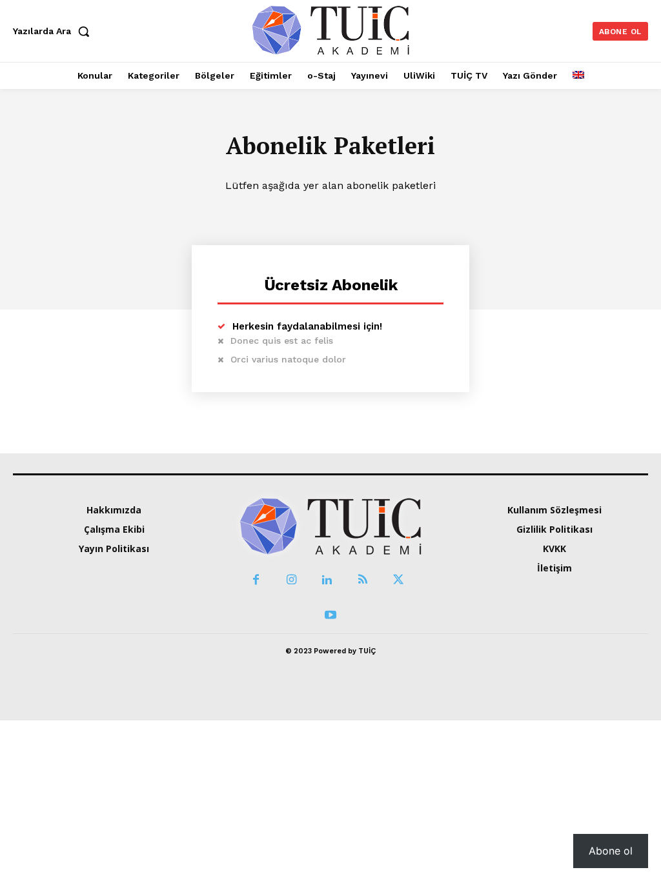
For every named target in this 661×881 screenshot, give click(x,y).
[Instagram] (291, 580)
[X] (397, 580)
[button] (54, 31)
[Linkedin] (326, 580)
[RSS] (362, 580)
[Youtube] (330, 615)
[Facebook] (255, 580)
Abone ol (611, 850)
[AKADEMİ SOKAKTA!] (330, 29)
